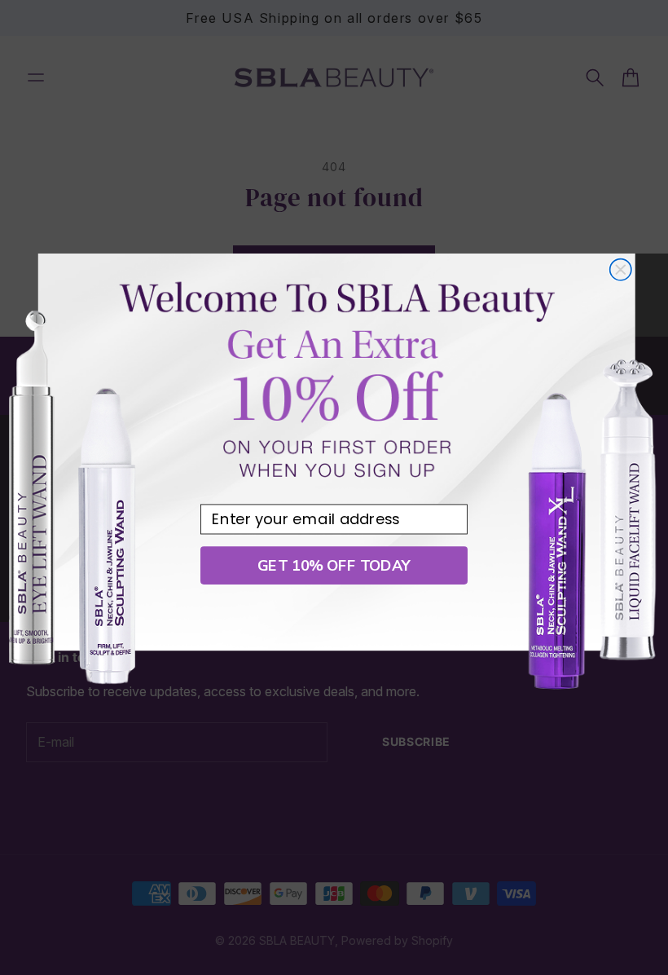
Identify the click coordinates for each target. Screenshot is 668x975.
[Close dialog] (620, 269)
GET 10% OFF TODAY (334, 565)
